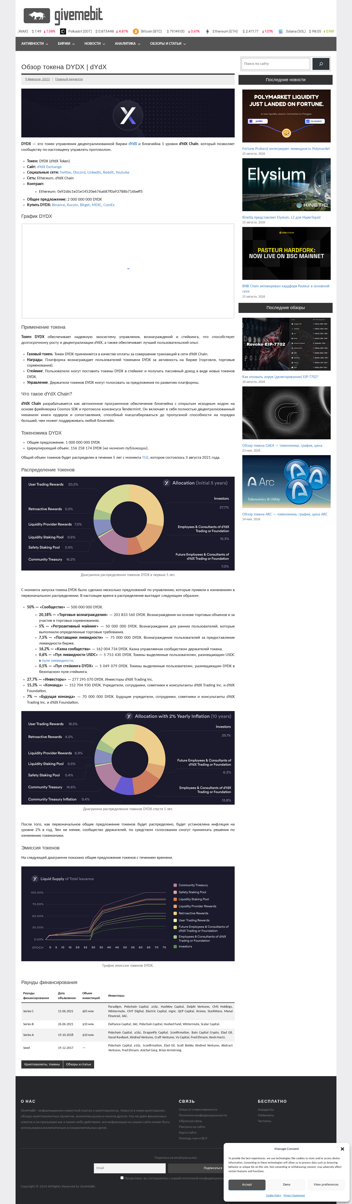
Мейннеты (266, 1115)
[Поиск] (320, 64)
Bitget (85, 205)
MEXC (97, 205)
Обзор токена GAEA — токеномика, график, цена (282, 446)
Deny (286, 1185)
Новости (93, 44)
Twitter (65, 172)
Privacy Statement (294, 1195)
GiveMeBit (87, 1186)
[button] (342, 1149)
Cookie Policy (273, 1195)
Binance (58, 205)
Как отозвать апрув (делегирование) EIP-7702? (280, 377)
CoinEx (108, 205)
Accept (247, 1185)
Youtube (122, 172)
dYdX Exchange (49, 167)
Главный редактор (69, 79)
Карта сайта (187, 1133)
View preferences (326, 1185)
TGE (145, 458)
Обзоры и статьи (165, 44)
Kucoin (72, 205)
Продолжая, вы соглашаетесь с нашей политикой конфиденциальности (178, 1178)
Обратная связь (190, 1121)
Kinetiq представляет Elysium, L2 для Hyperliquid (281, 218)
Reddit (108, 172)
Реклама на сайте (192, 1127)
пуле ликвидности (57, 661)
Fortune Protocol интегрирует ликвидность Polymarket (286, 149)
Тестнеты (264, 1121)
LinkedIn (94, 172)
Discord (79, 172)
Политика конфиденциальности (203, 1115)
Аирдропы (266, 1110)
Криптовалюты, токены (42, 1064)
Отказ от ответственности (198, 1110)
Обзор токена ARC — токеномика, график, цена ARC (285, 514)
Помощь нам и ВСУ (193, 1138)
